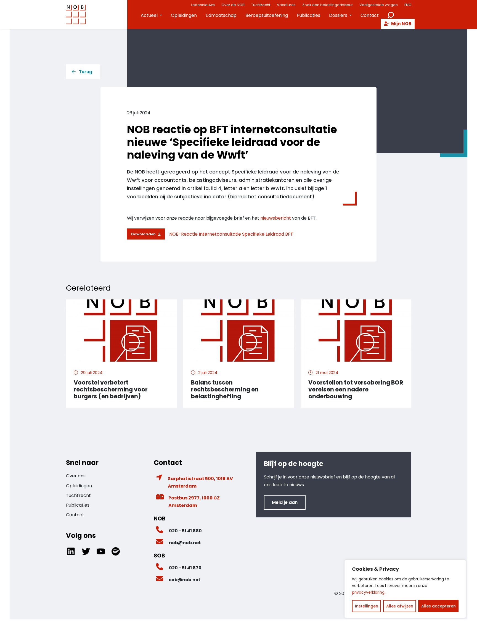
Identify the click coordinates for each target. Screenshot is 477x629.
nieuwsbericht (276, 218)
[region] (405, 589)
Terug (85, 72)
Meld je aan (285, 502)
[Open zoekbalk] (390, 14)
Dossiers (338, 15)
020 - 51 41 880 (185, 531)
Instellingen (366, 606)
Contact (370, 15)
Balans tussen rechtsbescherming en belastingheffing (225, 389)
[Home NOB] (76, 14)
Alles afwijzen (399, 606)
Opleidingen (184, 15)
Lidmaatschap (221, 15)
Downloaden (143, 234)
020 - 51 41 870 (185, 568)
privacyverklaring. (368, 592)
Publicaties (308, 15)
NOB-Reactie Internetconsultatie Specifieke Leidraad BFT (231, 234)
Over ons (76, 476)
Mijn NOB (400, 24)
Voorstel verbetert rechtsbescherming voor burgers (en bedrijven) (111, 389)
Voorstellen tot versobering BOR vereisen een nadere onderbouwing (355, 389)
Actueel (149, 15)
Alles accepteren (438, 606)
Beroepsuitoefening (266, 15)
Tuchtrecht (78, 495)
